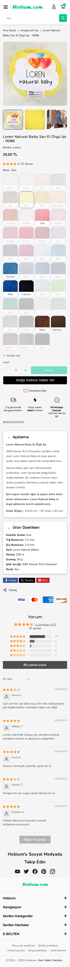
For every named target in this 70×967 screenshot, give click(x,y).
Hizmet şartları (16, 950)
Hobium (31, 960)
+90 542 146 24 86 (57, 415)
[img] (11, 690)
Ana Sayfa (9, 30)
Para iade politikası (23, 945)
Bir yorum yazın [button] (35, 665)
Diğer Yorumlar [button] (35, 840)
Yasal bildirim (58, 950)
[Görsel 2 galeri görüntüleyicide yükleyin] (35, 120)
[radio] (10, 182)
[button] (5, 7)
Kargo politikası (37, 950)
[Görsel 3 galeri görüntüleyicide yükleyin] (57, 120)
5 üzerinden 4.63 (45, 624)
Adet (6, 362)
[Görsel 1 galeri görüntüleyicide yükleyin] (13, 120)
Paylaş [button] (13, 590)
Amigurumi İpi (29, 30)
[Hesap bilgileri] (54, 7)
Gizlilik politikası (48, 945)
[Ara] (63, 18)
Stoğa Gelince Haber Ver (35, 380)
